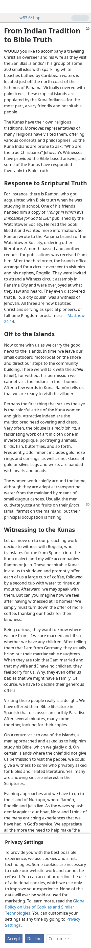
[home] (7, 6)
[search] (85, 7)
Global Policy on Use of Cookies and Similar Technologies (45, 907)
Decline (34, 938)
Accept (13, 938)
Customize (59, 938)
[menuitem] (7, 6)
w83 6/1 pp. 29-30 (33, 18)
